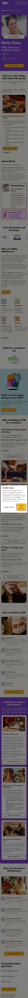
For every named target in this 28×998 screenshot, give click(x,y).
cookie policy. (14, 501)
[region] (14, 499)
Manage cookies (9, 507)
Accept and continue (21, 507)
